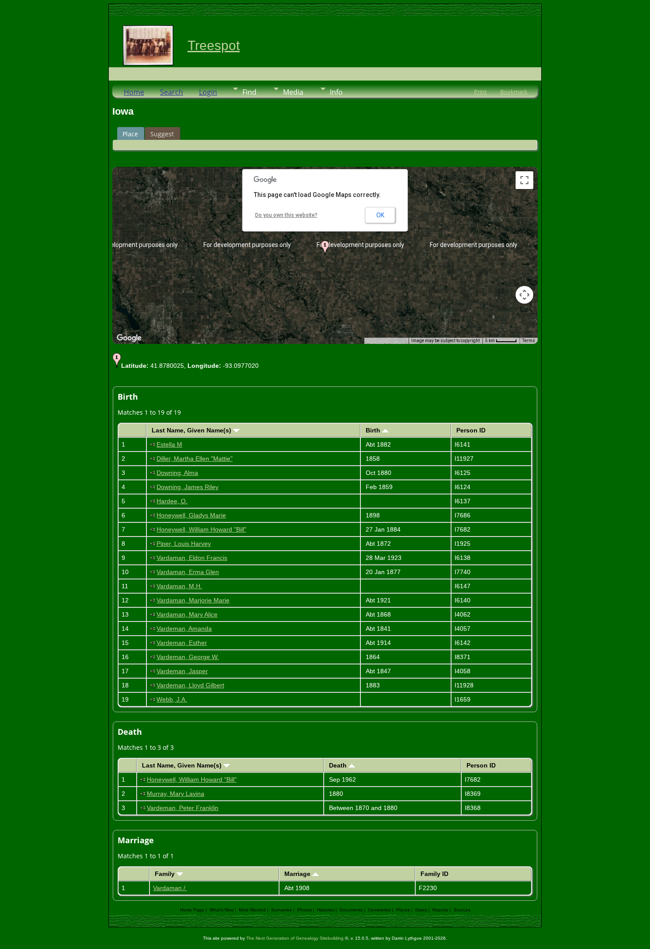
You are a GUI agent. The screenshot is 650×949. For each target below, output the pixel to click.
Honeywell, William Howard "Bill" (201, 529)
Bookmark (514, 92)
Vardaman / (170, 887)
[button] (325, 247)
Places (403, 909)
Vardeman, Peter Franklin (182, 807)
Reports (440, 909)
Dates (421, 909)
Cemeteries (379, 909)
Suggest (162, 134)
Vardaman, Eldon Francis (192, 557)
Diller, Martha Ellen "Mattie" (195, 458)
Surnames (281, 909)
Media (293, 92)
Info (336, 92)
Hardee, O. (172, 501)
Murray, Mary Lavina (175, 793)
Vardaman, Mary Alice (187, 614)
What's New (221, 909)
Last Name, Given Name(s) (192, 430)
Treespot (213, 45)
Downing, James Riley (187, 486)
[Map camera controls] (524, 295)
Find (249, 92)
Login (208, 92)
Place (130, 134)
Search (171, 92)
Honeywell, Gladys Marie (191, 515)
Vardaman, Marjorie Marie (193, 600)
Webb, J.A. (172, 699)
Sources (462, 909)
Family (165, 873)
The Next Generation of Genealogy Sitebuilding (295, 938)
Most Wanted (252, 909)
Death (338, 765)
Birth (374, 430)
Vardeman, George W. (188, 656)
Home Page (192, 909)
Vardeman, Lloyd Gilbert (190, 685)
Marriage (298, 873)
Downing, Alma (177, 472)
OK (380, 215)
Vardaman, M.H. (179, 586)
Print (480, 92)
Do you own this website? (286, 215)
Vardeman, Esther (182, 642)
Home (134, 92)
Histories (325, 909)
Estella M (169, 444)
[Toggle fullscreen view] (524, 180)
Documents (351, 909)
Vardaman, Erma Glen (188, 571)
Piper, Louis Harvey (184, 543)
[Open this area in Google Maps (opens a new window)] (129, 338)
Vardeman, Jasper (182, 671)
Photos (304, 909)
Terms (528, 340)
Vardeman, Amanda (184, 628)
